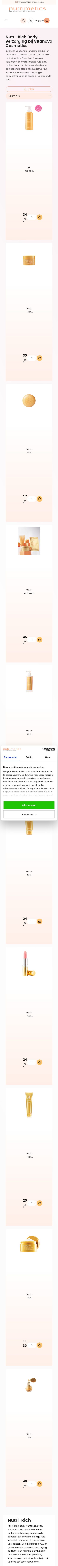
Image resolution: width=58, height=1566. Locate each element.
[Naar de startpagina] (27, 9)
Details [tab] (29, 757)
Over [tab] (47, 757)
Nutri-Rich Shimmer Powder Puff (29, 1436)
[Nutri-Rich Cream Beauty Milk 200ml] (29, 682)
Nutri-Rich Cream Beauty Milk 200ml (29, 732)
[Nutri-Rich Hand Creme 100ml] (29, 822)
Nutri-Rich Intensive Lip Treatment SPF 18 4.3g (29, 1014)
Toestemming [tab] (10, 757)
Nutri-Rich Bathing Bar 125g (29, 451)
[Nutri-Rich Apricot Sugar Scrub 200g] (29, 259)
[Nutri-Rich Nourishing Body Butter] (29, 1245)
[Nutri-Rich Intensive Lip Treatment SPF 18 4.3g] (29, 963)
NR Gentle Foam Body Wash (29, 169)
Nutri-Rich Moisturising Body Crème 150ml (29, 1155)
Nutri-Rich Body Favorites (29, 592)
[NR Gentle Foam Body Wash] (29, 118)
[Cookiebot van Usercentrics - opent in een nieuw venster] (42, 749)
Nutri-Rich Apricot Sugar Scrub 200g (29, 310)
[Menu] (5, 20)
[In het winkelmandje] (39, 217)
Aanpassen (27, 814)
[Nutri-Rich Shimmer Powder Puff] (29, 1385)
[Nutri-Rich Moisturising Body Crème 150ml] (29, 1104)
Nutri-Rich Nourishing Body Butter (29, 1296)
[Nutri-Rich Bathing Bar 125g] (29, 400)
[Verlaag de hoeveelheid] (28, 217)
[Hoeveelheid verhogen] (35, 217)
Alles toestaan (29, 805)
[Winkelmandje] (49, 20)
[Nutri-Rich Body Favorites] (29, 541)
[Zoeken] (23, 21)
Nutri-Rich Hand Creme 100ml (29, 873)
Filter (31, 89)
